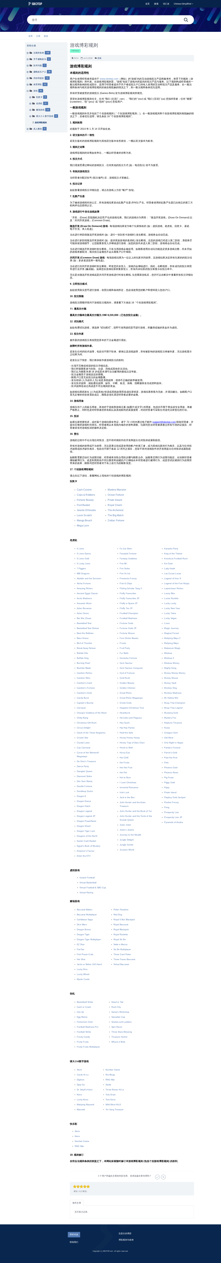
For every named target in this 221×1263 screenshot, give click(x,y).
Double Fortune (84, 786)
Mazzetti (81, 1109)
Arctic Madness (84, 598)
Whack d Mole (118, 1042)
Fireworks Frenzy (128, 578)
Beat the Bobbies (85, 633)
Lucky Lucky (170, 603)
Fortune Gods (126, 623)
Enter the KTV (84, 856)
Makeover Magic (172, 648)
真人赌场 (37, 129)
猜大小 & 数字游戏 (44, 116)
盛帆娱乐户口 (39, 72)
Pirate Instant (115, 500)
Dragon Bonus (84, 929)
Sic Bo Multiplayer (122, 949)
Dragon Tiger (83, 934)
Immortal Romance (129, 787)
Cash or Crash (84, 1007)
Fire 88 (123, 563)
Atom (79, 1069)
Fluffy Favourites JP (129, 598)
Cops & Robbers (86, 495)
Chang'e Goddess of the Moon (92, 713)
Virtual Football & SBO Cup (93, 887)
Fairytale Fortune (128, 553)
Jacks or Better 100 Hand (89, 964)
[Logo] (35, 3)
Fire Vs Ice (125, 573)
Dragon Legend (84, 811)
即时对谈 (74, 1234)
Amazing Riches (85, 588)
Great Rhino (126, 693)
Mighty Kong (170, 668)
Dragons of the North (87, 836)
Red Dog (118, 914)
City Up (80, 1012)
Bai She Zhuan (84, 618)
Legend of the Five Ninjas (176, 583)
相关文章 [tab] (76, 1203)
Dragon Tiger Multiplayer (89, 939)
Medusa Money (171, 663)
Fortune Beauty (85, 500)
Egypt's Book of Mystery (88, 846)
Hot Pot (123, 772)
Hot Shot (81, 959)
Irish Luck (124, 792)
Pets (166, 762)
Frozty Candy (83, 1037)
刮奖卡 (39, 97)
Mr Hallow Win (171, 698)
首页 (30, 36)
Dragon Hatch (83, 806)
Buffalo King (83, 658)
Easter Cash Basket (86, 841)
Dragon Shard (84, 826)
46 (41, 91)
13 (48, 110)
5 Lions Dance (84, 553)
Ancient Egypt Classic (87, 593)
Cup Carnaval (83, 747)
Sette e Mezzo (121, 944)
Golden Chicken (127, 688)
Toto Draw (110, 1094)
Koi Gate (168, 563)
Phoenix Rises (171, 772)
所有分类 (31, 45)
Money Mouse (171, 678)
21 (45, 103)
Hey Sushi (125, 723)
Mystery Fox (170, 718)
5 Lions (80, 548)
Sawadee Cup (118, 1017)
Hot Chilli (124, 757)
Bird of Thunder (84, 643)
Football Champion (129, 613)
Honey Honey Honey (130, 737)
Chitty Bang (82, 718)
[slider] (81, 1186)
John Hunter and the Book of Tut (136, 811)
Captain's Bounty (85, 703)
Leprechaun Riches (173, 588)
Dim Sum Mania (84, 781)
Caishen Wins (83, 678)
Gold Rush (125, 678)
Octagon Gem (171, 732)
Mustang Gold (171, 713)
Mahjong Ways (171, 643)
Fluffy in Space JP (128, 603)
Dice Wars (82, 924)
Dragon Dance (84, 801)
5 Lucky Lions (83, 563)
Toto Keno (110, 1099)
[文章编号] (73, 58)
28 (49, 72)
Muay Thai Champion (174, 703)
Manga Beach (84, 520)
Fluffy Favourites (128, 593)
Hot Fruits (124, 762)
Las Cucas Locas (172, 573)
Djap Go (81, 1084)
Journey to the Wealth (130, 835)
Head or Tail (117, 1002)
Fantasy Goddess (128, 558)
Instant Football (87, 877)
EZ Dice (80, 944)
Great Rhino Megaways (131, 698)
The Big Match (116, 515)
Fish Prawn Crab (85, 954)
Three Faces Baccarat (124, 959)
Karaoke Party (171, 548)
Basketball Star (84, 623)
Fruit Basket (83, 505)
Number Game (113, 1069)
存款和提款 (38, 78)
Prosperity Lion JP (173, 817)
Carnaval (81, 708)
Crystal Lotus (83, 742)
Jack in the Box (127, 797)
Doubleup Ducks (85, 791)
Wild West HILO (113, 1104)
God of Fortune (127, 673)
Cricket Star (82, 737)
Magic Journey (171, 628)
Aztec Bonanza (84, 608)
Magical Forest (171, 633)
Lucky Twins (170, 613)
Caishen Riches (84, 673)
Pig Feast (168, 777)
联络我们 (74, 1242)
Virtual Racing (86, 892)
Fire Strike (125, 568)
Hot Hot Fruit (126, 767)
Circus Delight (84, 727)
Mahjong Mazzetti (85, 1104)
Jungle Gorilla (126, 845)
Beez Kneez (83, 638)
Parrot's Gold (170, 752)
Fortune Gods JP (128, 628)
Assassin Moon (84, 603)
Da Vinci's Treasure (86, 761)
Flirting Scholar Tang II (131, 588)
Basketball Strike (85, 1002)
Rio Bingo (110, 1074)
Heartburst (125, 713)
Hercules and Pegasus (131, 718)
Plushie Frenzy (171, 802)
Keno (79, 1094)
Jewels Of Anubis (86, 510)
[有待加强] (163, 1176)
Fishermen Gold (85, 1022)
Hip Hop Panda (127, 727)
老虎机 (39, 103)
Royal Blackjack (121, 929)
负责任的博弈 (125, 1233)
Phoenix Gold (170, 767)
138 (47, 53)
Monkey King (170, 688)
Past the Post (170, 757)
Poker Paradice (121, 909)
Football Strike (84, 1032)
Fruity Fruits (83, 1042)
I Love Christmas (128, 782)
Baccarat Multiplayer (87, 914)
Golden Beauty (127, 683)
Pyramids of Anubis (173, 822)
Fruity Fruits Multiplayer (88, 1047)
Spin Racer (116, 1027)
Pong (166, 807)
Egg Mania (82, 1017)
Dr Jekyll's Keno (84, 1089)
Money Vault (170, 683)
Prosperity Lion (171, 812)
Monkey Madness (172, 693)
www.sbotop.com (109, 79)
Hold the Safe (126, 732)
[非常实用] (157, 1176)
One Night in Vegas (173, 742)
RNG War (110, 1079)
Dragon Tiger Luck (86, 831)
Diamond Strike (84, 776)
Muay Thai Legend (173, 708)
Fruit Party (125, 648)
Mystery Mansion (117, 489)
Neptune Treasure (173, 723)
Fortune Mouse (127, 633)
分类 (38, 36)
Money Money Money (174, 673)
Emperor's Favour (85, 851)
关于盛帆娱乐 (39, 59)
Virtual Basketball (88, 882)
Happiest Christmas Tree (132, 708)
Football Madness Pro (87, 1027)
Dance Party (83, 766)
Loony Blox (169, 593)
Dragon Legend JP (86, 816)
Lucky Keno (82, 1099)
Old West (168, 737)
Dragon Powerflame (86, 821)
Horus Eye (125, 752)
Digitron (80, 1079)
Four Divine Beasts (129, 638)
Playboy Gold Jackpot (174, 797)
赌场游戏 (40, 110)
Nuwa (167, 727)
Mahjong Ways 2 (172, 638)
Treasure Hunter (119, 1037)
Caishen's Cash (84, 683)
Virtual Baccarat (121, 964)
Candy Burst (83, 698)
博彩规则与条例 (126, 1240)
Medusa (168, 653)
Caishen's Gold (84, 693)
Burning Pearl (83, 663)
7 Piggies (81, 568)
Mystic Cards (83, 979)
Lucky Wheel (83, 974)
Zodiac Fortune (116, 520)
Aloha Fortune (84, 583)
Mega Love (83, 525)
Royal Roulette (121, 934)
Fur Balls (124, 653)
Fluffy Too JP (126, 608)
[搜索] (186, 19)
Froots (123, 643)
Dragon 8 (81, 796)
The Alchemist (115, 510)
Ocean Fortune (116, 495)
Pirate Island (170, 792)
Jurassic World (127, 849)
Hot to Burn (125, 777)
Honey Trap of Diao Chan (132, 742)
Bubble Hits (82, 653)
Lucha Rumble (171, 598)
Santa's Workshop (120, 1012)
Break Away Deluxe (86, 648)
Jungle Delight (127, 840)
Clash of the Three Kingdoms (91, 732)
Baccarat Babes (84, 909)
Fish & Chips (126, 583)
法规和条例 (38, 53)
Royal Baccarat (121, 924)
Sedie (108, 1084)
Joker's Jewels (127, 830)
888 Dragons (83, 573)
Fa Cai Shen (126, 548)
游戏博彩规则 (41, 122)
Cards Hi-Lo (83, 1074)
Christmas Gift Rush (87, 723)
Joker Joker (125, 825)
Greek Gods (126, 703)
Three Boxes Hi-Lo (115, 1089)
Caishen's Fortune (86, 688)
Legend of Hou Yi (172, 578)
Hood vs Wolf (126, 747)
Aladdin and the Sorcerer (89, 578)
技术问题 (37, 65)
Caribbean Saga (85, 919)
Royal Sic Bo (120, 939)
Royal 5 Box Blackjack (124, 919)
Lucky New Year (172, 608)
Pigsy (166, 787)
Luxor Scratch (84, 515)
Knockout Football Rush (175, 558)
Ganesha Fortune (128, 658)
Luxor (167, 623)
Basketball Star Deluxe (88, 628)
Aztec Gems (83, 613)
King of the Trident (173, 553)
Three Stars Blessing (121, 1032)
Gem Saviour (126, 663)
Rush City (116, 1007)
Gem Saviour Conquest (131, 668)
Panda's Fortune (172, 747)
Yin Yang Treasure (114, 1109)
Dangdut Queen (84, 771)
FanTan (80, 949)
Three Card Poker (122, 954)
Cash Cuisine (84, 489)
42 (45, 84)
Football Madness (128, 618)
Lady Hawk (169, 568)
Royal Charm (115, 505)
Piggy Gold (169, 782)
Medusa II (169, 658)
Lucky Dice (82, 969)
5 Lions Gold (83, 558)
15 (47, 78)
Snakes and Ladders (121, 1022)
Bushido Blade (84, 668)
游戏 (46, 36)
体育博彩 (37, 84)
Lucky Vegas (170, 618)
